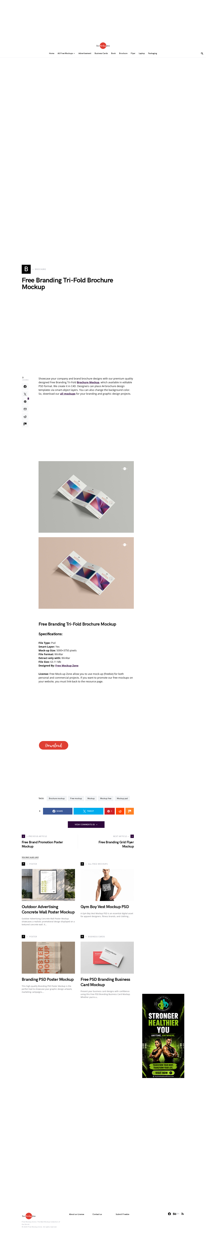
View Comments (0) (85, 824)
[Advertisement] (103, 19)
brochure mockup (57, 798)
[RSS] (182, 1213)
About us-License (76, 1214)
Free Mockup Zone (66, 665)
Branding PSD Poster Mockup (48, 979)
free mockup (76, 798)
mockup (91, 798)
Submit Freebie (122, 1214)
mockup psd (122, 798)
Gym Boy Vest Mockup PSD (105, 906)
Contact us (97, 1214)
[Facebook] (169, 1213)
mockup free (105, 798)
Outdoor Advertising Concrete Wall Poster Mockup (48, 909)
